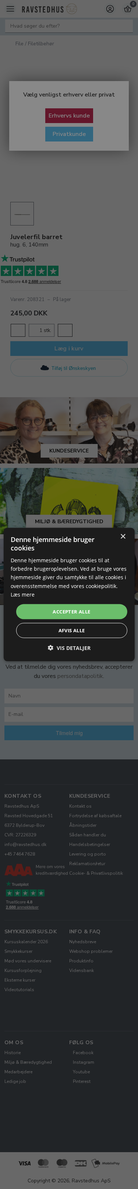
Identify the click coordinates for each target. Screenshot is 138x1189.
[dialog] (68, 594)
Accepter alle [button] (71, 611)
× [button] (122, 536)
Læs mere (23, 594)
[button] (69, 648)
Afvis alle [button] (72, 630)
